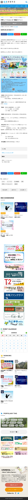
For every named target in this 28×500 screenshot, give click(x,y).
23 (2, 348)
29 (25, 348)
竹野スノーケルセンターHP (7, 152)
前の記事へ (5, 189)
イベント (12, 6)
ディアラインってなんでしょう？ (21, 371)
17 (6, 345)
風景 (8, 419)
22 (25, 345)
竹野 (22, 181)
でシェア (4, 34)
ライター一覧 (13, 432)
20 (17, 345)
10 (6, 343)
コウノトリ (4, 425)
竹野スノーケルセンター (7, 184)
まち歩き (20, 419)
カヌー (3, 181)
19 (14, 345)
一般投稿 (16, 26)
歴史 (7, 422)
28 (21, 348)
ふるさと (17, 6)
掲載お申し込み (13, 485)
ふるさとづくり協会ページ (13, 489)
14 (21, 343)
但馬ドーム (11, 425)
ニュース (7, 6)
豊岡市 (16, 184)
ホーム (2, 6)
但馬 (17, 425)
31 (6, 351)
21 (21, 345)
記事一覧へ (14, 189)
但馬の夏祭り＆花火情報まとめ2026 (7, 371)
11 (10, 343)
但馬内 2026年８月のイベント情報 (7, 386)
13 (17, 343)
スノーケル (9, 181)
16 (2, 345)
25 (10, 348)
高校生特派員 (13, 422)
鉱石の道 (20, 422)
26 (14, 348)
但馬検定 (21, 425)
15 (25, 343)
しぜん (21, 6)
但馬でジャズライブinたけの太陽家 (7, 401)
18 (10, 345)
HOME (2, 17)
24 (6, 348)
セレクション (14, 419)
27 (17, 348)
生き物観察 (16, 181)
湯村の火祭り (17, 385)
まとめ (3, 419)
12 (14, 343)
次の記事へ (22, 189)
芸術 (3, 422)
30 (2, 351)
